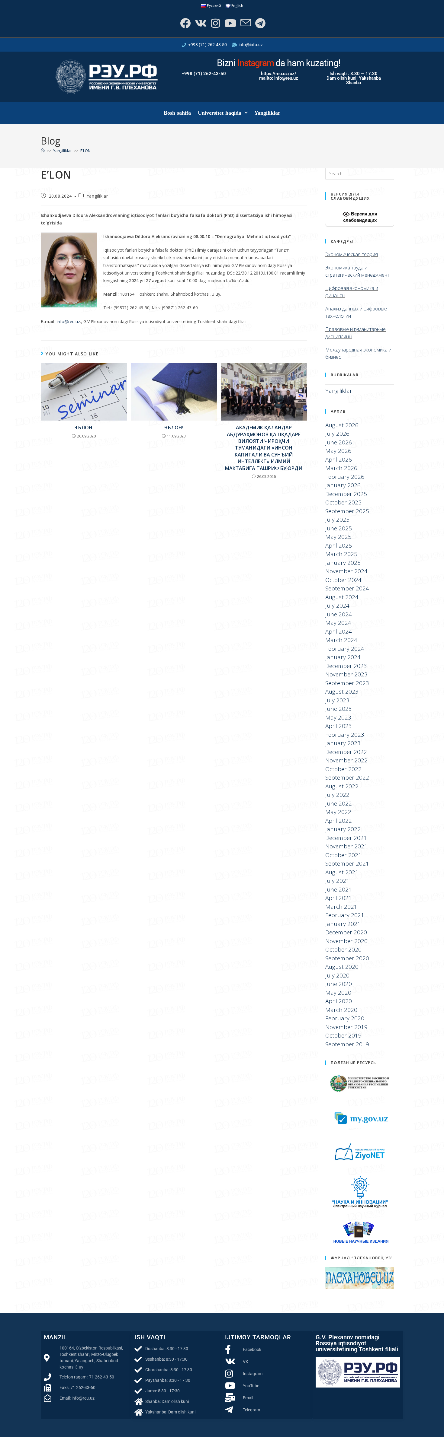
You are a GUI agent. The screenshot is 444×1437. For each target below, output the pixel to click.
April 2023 (338, 726)
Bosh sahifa (177, 113)
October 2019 (343, 1035)
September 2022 (347, 777)
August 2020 (342, 967)
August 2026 (342, 425)
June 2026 (338, 442)
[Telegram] (260, 23)
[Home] (43, 150)
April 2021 (338, 898)
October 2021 (343, 855)
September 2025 (347, 511)
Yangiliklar (267, 113)
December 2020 (346, 932)
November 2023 (346, 674)
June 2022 (338, 803)
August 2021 (342, 872)
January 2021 (343, 924)
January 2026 (343, 485)
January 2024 (343, 657)
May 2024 (338, 623)
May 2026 (338, 451)
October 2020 (343, 949)
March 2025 (341, 554)
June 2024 (338, 614)
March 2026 (341, 468)
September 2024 (347, 588)
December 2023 (346, 666)
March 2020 (341, 1010)
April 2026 (338, 459)
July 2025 (337, 519)
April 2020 (338, 1001)
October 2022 (343, 769)
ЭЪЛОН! (84, 427)
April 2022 (338, 821)
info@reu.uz (68, 321)
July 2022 (337, 795)
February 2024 (344, 649)
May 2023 (338, 717)
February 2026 (344, 477)
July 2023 (337, 700)
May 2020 (338, 993)
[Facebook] (184, 23)
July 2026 (337, 433)
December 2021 (346, 838)
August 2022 (342, 786)
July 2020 (337, 975)
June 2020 (338, 984)
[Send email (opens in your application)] (245, 23)
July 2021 (337, 881)
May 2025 (338, 537)
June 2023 (338, 709)
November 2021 (346, 846)
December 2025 (346, 494)
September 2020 (347, 958)
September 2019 (347, 1044)
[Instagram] (215, 23)
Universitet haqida (220, 113)
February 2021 (344, 915)
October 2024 (343, 580)
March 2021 (341, 907)
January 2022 (343, 829)
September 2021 (347, 863)
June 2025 (338, 528)
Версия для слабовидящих (360, 217)
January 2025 (343, 563)
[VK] (200, 23)
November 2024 (346, 571)
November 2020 (346, 941)
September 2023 (347, 683)
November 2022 (346, 760)
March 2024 (341, 640)
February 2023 (344, 735)
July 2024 (337, 605)
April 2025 (338, 545)
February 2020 (344, 1018)
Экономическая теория (351, 254)
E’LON (85, 150)
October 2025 (343, 502)
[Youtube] (230, 23)
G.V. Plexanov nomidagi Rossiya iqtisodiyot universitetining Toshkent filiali (357, 1343)
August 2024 (342, 597)
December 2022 (346, 752)
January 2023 (343, 743)
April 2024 (338, 631)
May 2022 (338, 812)
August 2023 (342, 691)
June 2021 (338, 889)
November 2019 (346, 1027)
